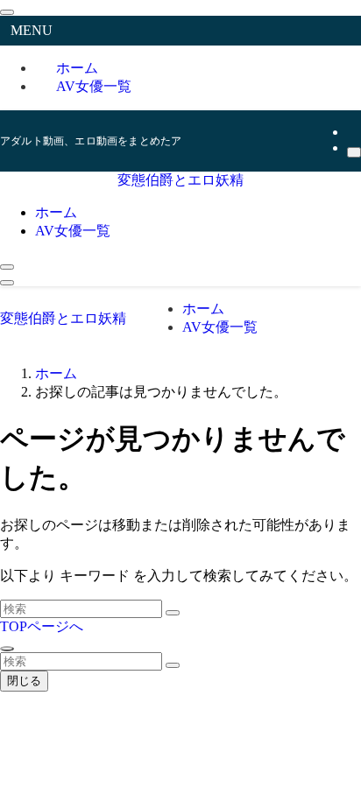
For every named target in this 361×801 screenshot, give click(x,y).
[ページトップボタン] (7, 648)
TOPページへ (41, 626)
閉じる (24, 680)
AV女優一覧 (93, 86)
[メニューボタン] (7, 282)
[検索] (354, 152)
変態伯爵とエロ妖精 (180, 179)
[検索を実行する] (173, 612)
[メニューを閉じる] (7, 12)
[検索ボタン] (7, 267)
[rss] (352, 132)
